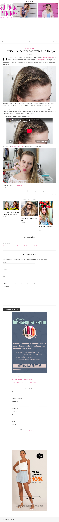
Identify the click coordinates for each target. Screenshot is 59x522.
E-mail (5, 269)
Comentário (6, 286)
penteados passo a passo (21, 191)
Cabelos (31, 48)
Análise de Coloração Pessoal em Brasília (22, 379)
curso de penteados (17, 185)
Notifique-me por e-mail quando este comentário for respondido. (20, 283)
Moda (13, 391)
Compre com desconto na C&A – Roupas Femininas (24, 382)
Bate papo (14, 414)
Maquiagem (15, 401)
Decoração (15, 418)
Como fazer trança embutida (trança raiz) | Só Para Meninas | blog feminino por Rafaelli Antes (26, 245)
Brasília (14, 424)
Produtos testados (17, 398)
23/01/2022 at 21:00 (6, 243)
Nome (5, 262)
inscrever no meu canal (17, 146)
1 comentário (53, 194)
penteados (11, 191)
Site (4, 276)
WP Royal (12, 519)
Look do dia (15, 408)
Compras (14, 411)
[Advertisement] (29, 28)
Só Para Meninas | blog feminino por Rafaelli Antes (29, 10)
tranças (35, 191)
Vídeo (13, 421)
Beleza (27, 48)
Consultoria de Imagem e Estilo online (21, 377)
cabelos (5, 191)
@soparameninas (41, 59)
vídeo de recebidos (48, 57)
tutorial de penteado (43, 191)
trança (30, 191)
